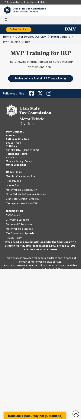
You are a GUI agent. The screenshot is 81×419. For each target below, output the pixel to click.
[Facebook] (31, 93)
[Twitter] (40, 93)
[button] (35, 415)
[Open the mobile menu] (74, 20)
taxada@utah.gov (44, 246)
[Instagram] (48, 93)
